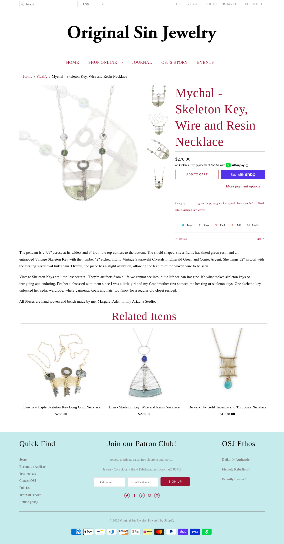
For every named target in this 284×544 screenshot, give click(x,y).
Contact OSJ (27, 480)
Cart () (232, 4)
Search (23, 459)
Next (260, 238)
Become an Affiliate (32, 466)
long (215, 203)
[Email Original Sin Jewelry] (157, 495)
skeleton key (190, 209)
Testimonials (27, 473)
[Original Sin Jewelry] (142, 34)
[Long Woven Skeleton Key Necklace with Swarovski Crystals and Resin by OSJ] (80, 145)
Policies (24, 487)
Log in (211, 4)
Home (72, 62)
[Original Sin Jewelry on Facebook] (134, 495)
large (208, 203)
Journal (142, 62)
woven (201, 209)
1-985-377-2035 (188, 4)
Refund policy (28, 502)
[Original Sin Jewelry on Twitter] (127, 495)
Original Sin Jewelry (133, 520)
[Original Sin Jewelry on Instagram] (149, 495)
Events (205, 62)
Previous (182, 238)
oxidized (259, 203)
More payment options (243, 186)
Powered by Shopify (161, 520)
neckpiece (236, 203)
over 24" (248, 203)
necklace (224, 203)
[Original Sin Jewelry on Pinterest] (142, 495)
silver (178, 209)
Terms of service (30, 495)
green (201, 203)
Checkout (254, 4)
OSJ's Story (174, 62)
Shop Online (103, 62)
